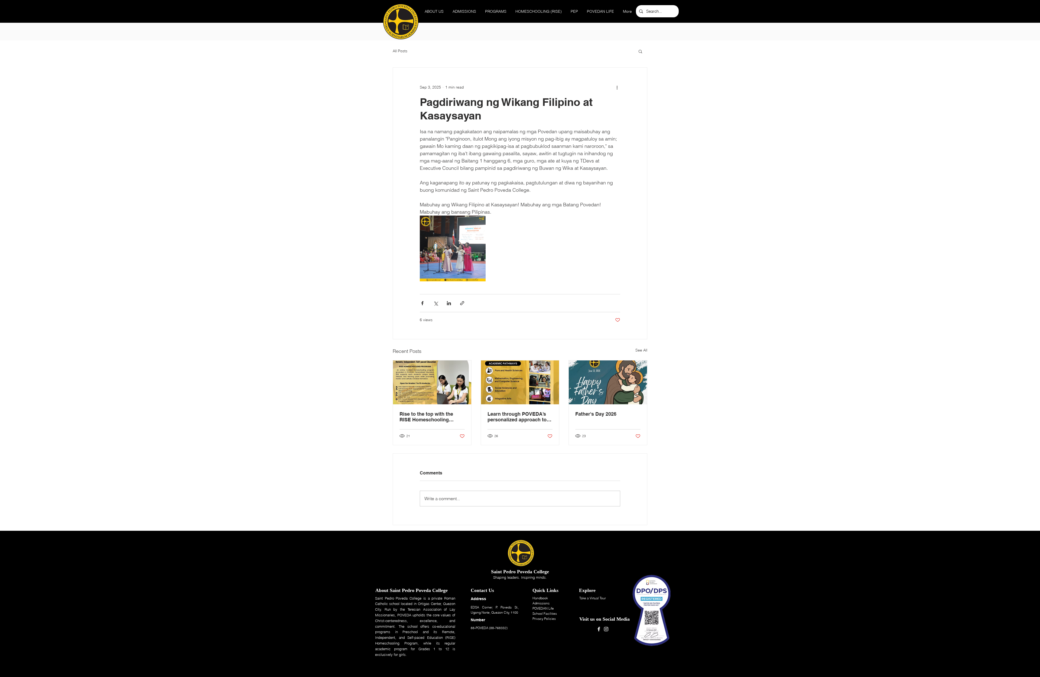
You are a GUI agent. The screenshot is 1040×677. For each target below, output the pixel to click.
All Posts (400, 50)
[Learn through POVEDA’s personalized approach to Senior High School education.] (520, 382)
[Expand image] (453, 248)
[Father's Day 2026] (608, 382)
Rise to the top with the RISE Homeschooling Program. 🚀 (426, 416)
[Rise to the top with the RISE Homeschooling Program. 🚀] (432, 382)
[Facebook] (599, 629)
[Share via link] (462, 303)
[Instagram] (606, 629)
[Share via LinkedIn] (448, 303)
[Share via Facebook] (422, 303)
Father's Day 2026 (595, 414)
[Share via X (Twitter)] (435, 303)
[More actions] (617, 87)
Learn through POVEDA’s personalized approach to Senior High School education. (517, 416)
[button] (640, 51)
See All (641, 350)
